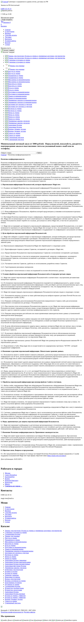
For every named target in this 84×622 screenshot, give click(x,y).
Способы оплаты (11, 35)
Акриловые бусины (12, 592)
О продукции (9, 31)
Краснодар (8, 482)
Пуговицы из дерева (12, 584)
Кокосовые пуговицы (12, 577)
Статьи (7, 44)
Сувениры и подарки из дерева (16, 532)
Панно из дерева (10, 558)
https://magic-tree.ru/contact (56, 456)
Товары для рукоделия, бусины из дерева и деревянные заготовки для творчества (33, 531)
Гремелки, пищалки (12, 575)
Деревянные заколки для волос (16, 568)
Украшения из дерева (12, 540)
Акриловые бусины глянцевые (15, 560)
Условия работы (10, 41)
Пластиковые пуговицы (13, 583)
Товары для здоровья (12, 536)
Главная (7, 30)
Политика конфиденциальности (12, 612)
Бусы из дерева (10, 545)
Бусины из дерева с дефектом (15, 596)
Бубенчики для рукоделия (14, 570)
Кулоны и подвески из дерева (15, 581)
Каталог (8, 43)
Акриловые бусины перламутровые (17, 564)
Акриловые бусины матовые (15, 594)
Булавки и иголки (11, 571)
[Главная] (4, 2)
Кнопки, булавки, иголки (14, 599)
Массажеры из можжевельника (16, 542)
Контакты (8, 39)
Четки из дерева (10, 557)
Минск (7, 484)
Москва (7, 473)
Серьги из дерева (11, 601)
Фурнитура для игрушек (13, 590)
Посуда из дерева (11, 538)
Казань (7, 479)
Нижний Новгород (11, 480)
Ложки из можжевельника (14, 549)
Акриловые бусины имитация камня (18, 562)
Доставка (8, 37)
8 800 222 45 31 (6, 9)
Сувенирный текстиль (13, 603)
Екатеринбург (10, 477)
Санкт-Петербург (11, 475)
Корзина (8, 33)
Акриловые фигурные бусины (15, 566)
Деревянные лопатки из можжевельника (19, 551)
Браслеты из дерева (11, 544)
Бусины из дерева (11, 573)
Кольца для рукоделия (12, 579)
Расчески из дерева (11, 555)
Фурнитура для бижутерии (14, 588)
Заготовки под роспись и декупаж (17, 553)
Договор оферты (29, 612)
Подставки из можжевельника (15, 547)
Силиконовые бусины (12, 534)
